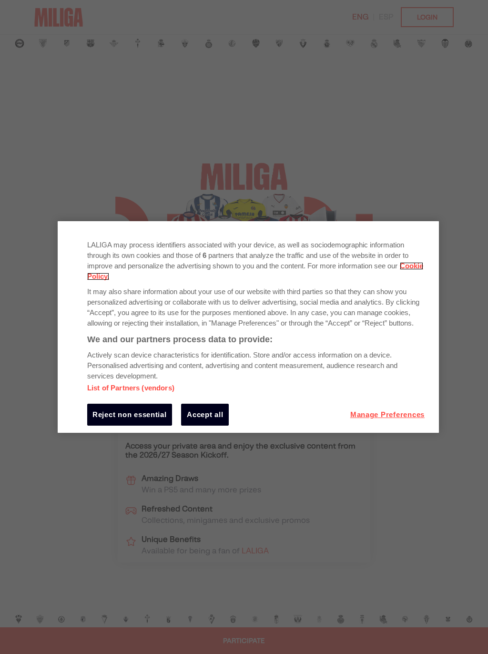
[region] (248, 327)
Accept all (205, 415)
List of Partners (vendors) (130, 388)
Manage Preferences (387, 415)
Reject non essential (129, 415)
